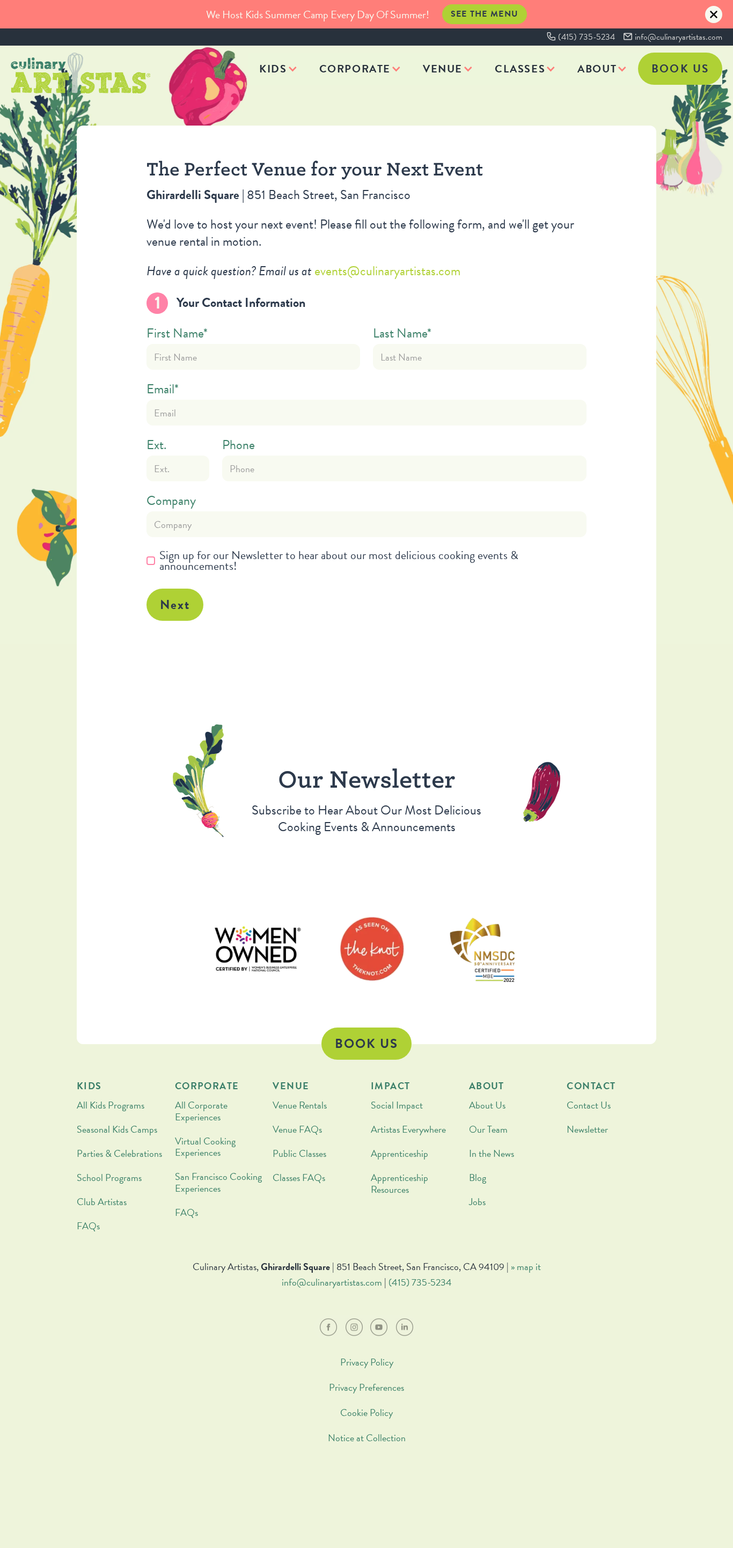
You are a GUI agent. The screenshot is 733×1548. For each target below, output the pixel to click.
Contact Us (589, 1105)
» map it (526, 1266)
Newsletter (587, 1129)
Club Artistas (102, 1201)
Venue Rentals (300, 1105)
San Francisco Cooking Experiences (218, 1182)
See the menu (484, 14)
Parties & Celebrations (119, 1153)
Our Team (488, 1129)
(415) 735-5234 (586, 37)
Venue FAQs (297, 1129)
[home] (80, 73)
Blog (477, 1177)
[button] (278, 69)
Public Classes (299, 1153)
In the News (491, 1153)
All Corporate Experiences (201, 1111)
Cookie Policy (366, 1412)
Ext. (156, 444)
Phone (238, 444)
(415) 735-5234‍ (420, 1282)
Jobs (477, 1201)
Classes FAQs (299, 1177)
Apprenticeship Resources (399, 1183)
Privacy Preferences (366, 1387)
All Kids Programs (110, 1105)
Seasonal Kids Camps (117, 1129)
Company (171, 500)
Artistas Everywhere (408, 1129)
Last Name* (402, 333)
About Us (487, 1105)
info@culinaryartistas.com (678, 37)
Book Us (680, 68)
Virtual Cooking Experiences (205, 1147)
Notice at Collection (367, 1437)
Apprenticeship (399, 1153)
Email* (162, 389)
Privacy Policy (366, 1362)
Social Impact (397, 1105)
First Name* (177, 333)
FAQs (88, 1226)
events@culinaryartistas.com (387, 271)
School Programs (109, 1177)
